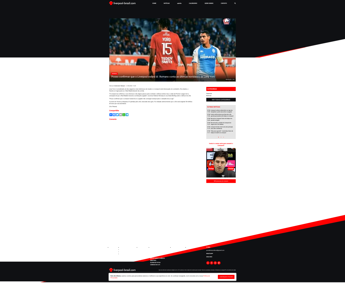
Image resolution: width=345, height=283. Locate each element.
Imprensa (209, 147)
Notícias (208, 149)
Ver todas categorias (221, 153)
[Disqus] (151, 145)
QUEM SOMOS (209, 3)
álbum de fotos (155, 282)
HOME (154, 3)
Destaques (123, 271)
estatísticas (154, 271)
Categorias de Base (125, 269)
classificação (155, 269)
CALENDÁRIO (193, 3)
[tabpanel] (221, 176)
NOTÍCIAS (167, 3)
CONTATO (224, 3)
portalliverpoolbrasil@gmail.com (215, 269)
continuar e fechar (226, 277)
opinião (179, 3)
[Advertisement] (172, 11)
